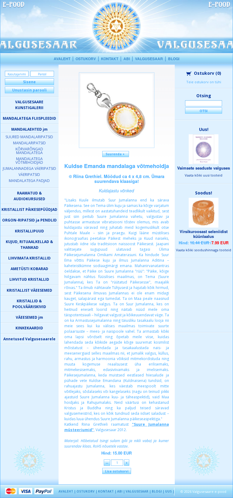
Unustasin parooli (29, 90)
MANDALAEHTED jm (29, 129)
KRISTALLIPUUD (29, 231)
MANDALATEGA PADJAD (29, 180)
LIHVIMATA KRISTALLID (29, 258)
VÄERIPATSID (29, 174)
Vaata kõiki (203, 175)
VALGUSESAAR (149, 58)
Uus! (203, 129)
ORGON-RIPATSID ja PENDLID (29, 220)
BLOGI (173, 58)
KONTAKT (109, 58)
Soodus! (203, 193)
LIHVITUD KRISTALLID (29, 279)
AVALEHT (62, 58)
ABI (126, 58)
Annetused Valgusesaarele (29, 339)
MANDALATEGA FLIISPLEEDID (29, 118)
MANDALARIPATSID (29, 143)
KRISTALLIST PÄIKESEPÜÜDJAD (29, 209)
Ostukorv (207, 73)
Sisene (29, 81)
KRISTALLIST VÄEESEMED (29, 290)
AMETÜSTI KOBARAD (29, 268)
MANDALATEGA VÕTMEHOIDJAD (29, 160)
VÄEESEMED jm (29, 317)
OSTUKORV (86, 58)
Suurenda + (115, 154)
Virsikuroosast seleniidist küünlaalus (204, 233)
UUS (168, 491)
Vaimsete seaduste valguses (203, 168)
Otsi (204, 110)
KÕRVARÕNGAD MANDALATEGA (29, 150)
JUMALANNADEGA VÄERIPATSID (29, 168)
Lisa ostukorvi (116, 471)
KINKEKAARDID (29, 328)
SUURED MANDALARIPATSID (29, 136)
